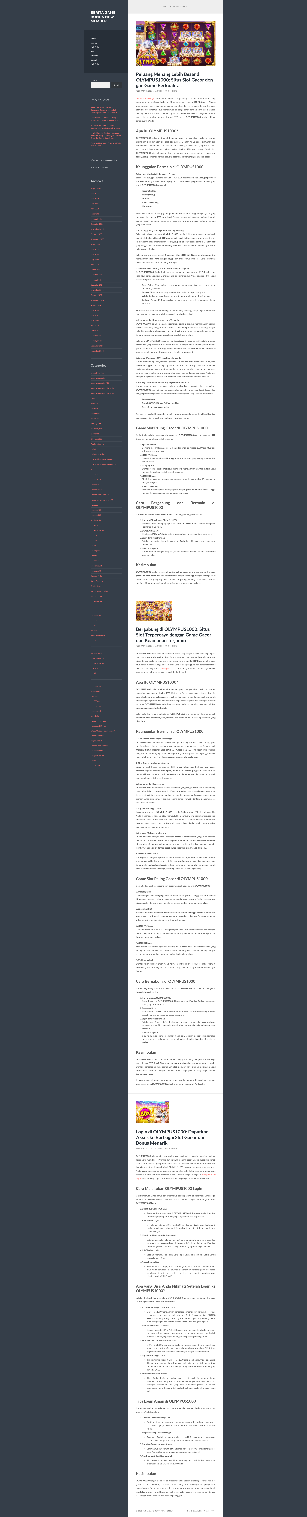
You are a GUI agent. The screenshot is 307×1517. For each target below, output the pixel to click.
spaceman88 (96, 571)
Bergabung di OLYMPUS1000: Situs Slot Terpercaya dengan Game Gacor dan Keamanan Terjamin (173, 634)
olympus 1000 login (145, 98)
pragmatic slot (96, 741)
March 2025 (95, 270)
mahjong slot (96, 424)
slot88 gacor (96, 550)
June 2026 (95, 198)
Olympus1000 (96, 439)
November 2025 (97, 229)
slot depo (94, 505)
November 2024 (97, 290)
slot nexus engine (97, 736)
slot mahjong (96, 686)
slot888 (94, 556)
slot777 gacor (96, 701)
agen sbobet (95, 691)
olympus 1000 (168, 668)
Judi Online (95, 413)
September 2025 (97, 239)
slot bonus (95, 485)
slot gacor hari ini (97, 530)
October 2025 (96, 234)
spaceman (95, 561)
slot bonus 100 (96, 490)
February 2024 (96, 336)
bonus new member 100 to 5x (102, 393)
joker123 (94, 696)
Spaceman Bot (96, 566)
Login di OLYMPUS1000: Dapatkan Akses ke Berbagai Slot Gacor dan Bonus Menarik (172, 1137)
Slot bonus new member (100, 746)
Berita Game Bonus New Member (103, 16)
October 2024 (96, 295)
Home (93, 38)
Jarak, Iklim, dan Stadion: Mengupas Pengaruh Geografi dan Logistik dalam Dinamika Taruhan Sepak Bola (106, 135)
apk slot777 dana (97, 373)
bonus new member (98, 378)
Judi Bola (95, 47)
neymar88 (95, 434)
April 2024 (95, 325)
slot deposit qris (97, 750)
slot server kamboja (98, 721)
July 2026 (95, 193)
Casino (94, 43)
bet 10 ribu (95, 716)
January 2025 (96, 280)
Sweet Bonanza (97, 581)
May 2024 (95, 320)
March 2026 (95, 214)
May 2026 (95, 204)
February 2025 (96, 275)
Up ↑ (213, 1511)
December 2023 (97, 346)
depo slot (94, 403)
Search (94, 81)
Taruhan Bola (96, 586)
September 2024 (97, 300)
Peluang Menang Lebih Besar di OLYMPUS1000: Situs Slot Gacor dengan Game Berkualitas (175, 79)
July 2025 (95, 249)
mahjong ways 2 (97, 653)
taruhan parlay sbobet (99, 591)
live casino (95, 418)
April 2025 (95, 265)
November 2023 (97, 351)
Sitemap (94, 55)
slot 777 (94, 625)
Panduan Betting (97, 444)
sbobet (93, 449)
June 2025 (95, 254)
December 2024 (97, 285)
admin (158, 91)
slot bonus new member (100, 495)
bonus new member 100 (100, 383)
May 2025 (95, 259)
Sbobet (94, 60)
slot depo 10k (96, 510)
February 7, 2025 (144, 91)
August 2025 (96, 244)
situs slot (94, 668)
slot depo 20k (96, 515)
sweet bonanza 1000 (99, 658)
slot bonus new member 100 (102, 500)
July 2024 (95, 310)
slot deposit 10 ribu (98, 726)
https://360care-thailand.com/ (103, 731)
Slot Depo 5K (96, 520)
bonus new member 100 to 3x (102, 388)
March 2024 (95, 330)
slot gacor (94, 525)
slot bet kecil (96, 479)
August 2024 (96, 305)
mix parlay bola (97, 429)
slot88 (93, 545)
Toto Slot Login (96, 596)
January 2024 (96, 341)
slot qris (94, 535)
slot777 (94, 540)
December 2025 (97, 224)
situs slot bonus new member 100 (104, 464)
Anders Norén (202, 1511)
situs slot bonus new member (102, 459)
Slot (92, 51)
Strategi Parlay (97, 576)
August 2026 (96, 188)
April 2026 (95, 209)
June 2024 (95, 315)
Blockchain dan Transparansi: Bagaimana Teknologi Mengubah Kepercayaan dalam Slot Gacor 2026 (105, 110)
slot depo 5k (95, 765)
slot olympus (96, 706)
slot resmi (94, 640)
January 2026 (96, 219)
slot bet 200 (95, 474)
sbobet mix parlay (98, 454)
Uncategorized (96, 601)
